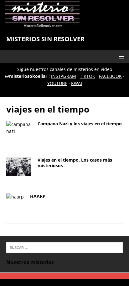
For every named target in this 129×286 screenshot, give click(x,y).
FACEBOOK (110, 76)
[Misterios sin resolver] (42, 25)
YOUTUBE (57, 83)
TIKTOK (87, 76)
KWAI (76, 83)
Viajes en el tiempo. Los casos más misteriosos (75, 162)
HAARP (37, 196)
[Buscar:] (64, 247)
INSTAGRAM (63, 76)
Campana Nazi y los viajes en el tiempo (80, 124)
